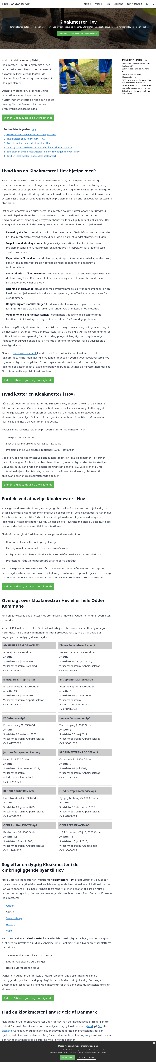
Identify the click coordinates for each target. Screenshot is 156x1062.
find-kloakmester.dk (25, 353)
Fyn (108, 3)
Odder (10, 905)
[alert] (78, 1051)
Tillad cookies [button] (67, 1057)
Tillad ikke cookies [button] (86, 1057)
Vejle (9, 930)
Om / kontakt (134, 3)
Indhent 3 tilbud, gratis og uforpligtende (78, 33)
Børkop (10, 924)
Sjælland (118, 3)
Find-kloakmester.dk (16, 4)
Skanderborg (14, 918)
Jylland (98, 3)
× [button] (154, 1043)
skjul (34, 129)
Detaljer (103, 1052)
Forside (87, 3)
